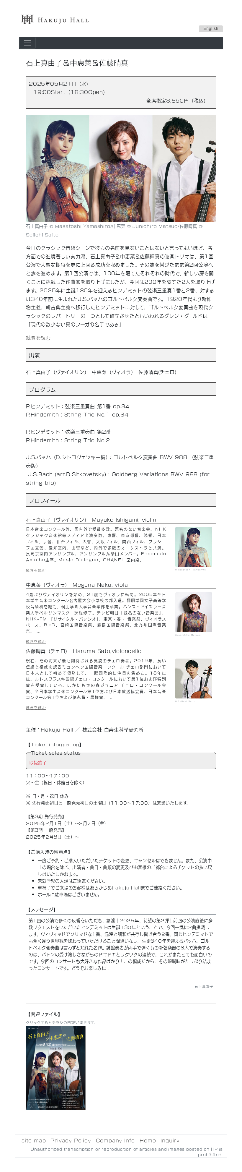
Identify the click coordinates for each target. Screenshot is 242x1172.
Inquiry (170, 1140)
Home (148, 1140)
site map (34, 1140)
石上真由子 (38, 519)
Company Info (115, 1140)
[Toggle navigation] (27, 43)
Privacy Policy (70, 1140)
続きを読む (38, 337)
